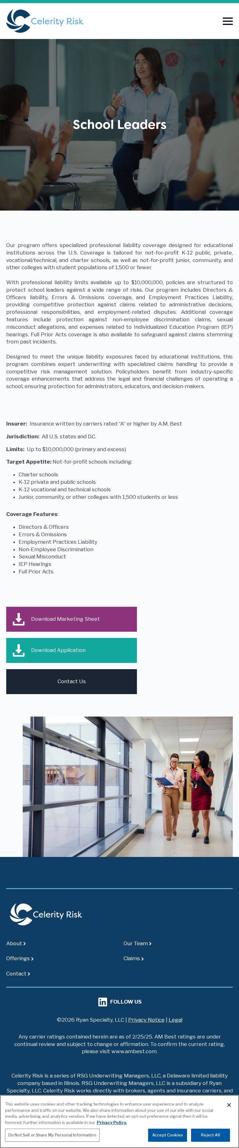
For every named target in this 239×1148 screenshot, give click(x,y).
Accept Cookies (167, 1134)
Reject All (210, 1134)
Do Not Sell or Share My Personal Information (52, 1134)
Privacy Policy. (112, 1122)
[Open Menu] (228, 21)
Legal (175, 1020)
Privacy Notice (146, 1020)
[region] (119, 1121)
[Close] (229, 1105)
